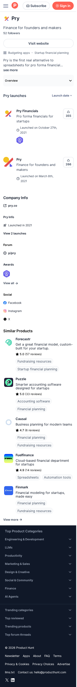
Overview (11, 80)
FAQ (47, 656)
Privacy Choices (43, 664)
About (37, 656)
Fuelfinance (25, 455)
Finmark (22, 487)
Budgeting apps (19, 52)
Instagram (15, 311)
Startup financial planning (51, 52)
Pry (19, 159)
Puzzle (21, 379)
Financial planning (31, 409)
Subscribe (38, 6)
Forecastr (23, 339)
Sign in (65, 6)
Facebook (15, 302)
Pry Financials (27, 111)
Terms (57, 656)
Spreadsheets (28, 477)
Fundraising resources (34, 361)
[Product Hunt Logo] (14, 5)
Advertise (63, 664)
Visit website (38, 43)
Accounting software (33, 401)
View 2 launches (14, 233)
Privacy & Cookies (17, 664)
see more (10, 70)
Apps (26, 656)
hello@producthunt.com (50, 672)
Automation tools (57, 477)
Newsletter (12, 656)
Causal (21, 419)
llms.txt (10, 672)
